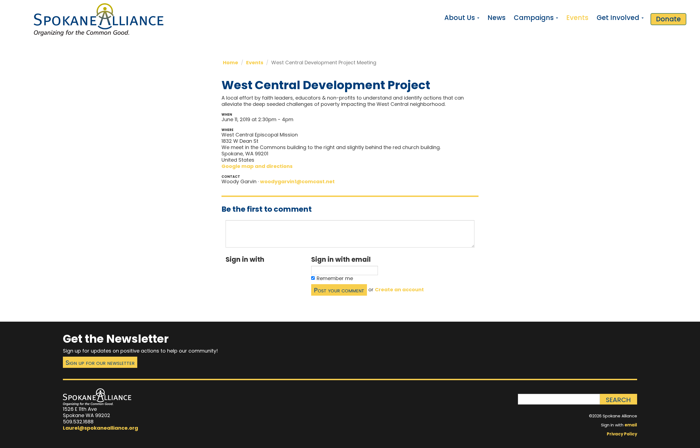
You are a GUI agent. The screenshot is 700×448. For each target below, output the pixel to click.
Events (577, 17)
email (631, 425)
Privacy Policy (622, 434)
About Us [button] (460, 17)
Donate (668, 19)
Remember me (335, 278)
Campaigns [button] (534, 17)
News (497, 17)
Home (230, 62)
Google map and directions (257, 166)
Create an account (399, 289)
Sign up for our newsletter (100, 362)
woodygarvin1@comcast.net (297, 181)
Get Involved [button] (619, 17)
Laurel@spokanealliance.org (100, 427)
